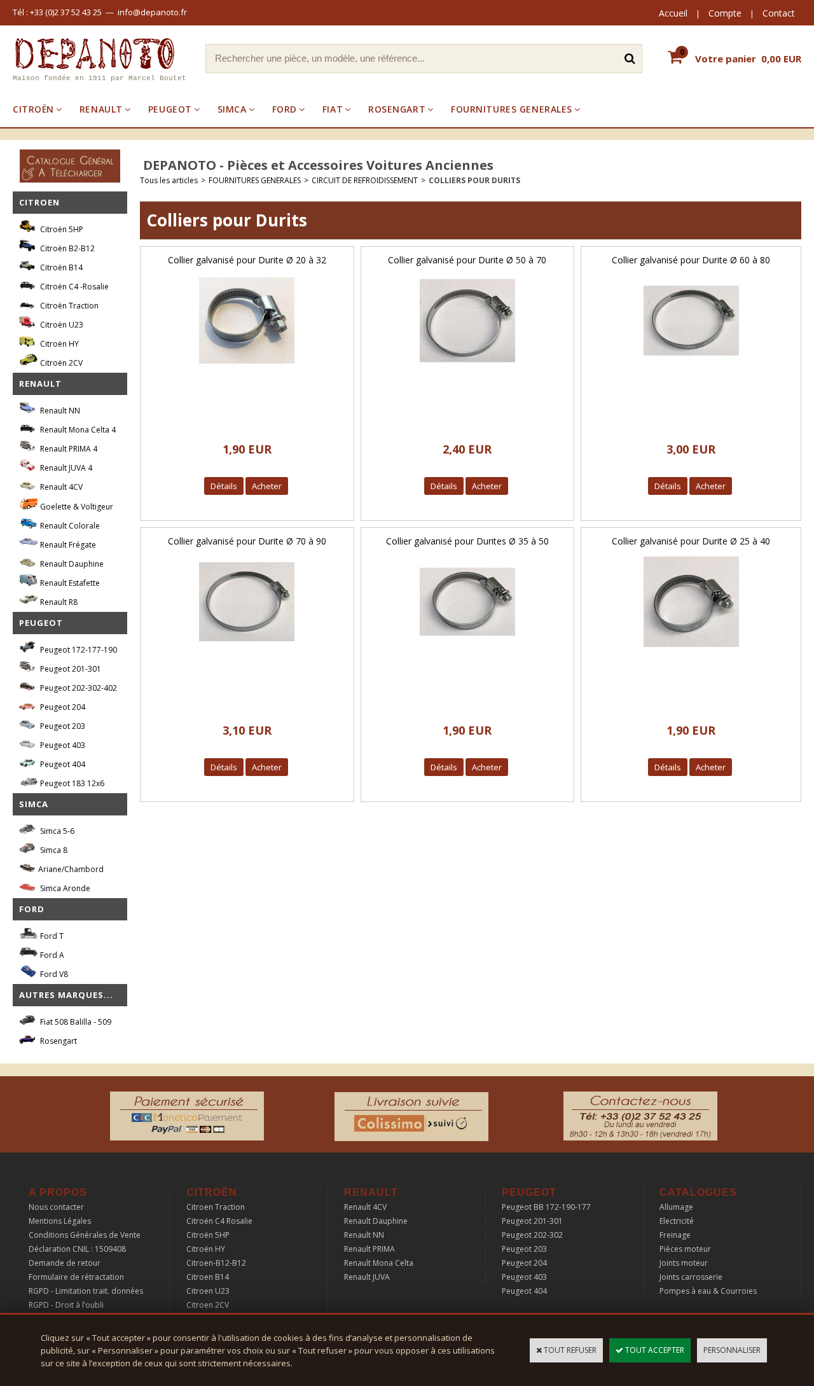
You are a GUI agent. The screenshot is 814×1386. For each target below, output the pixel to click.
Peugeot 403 (61, 745)
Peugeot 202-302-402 (77, 688)
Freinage (675, 1235)
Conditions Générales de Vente (85, 1235)
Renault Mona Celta (378, 1263)
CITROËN (33, 109)
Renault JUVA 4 (65, 467)
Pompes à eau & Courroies (708, 1291)
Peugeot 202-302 (532, 1235)
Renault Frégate (67, 544)
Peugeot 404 (61, 764)
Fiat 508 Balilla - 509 (74, 1021)
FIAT (332, 109)
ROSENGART (396, 109)
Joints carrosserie (690, 1277)
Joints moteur (683, 1263)
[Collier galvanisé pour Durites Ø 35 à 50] (467, 653)
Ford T (51, 936)
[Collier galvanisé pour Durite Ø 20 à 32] (247, 371)
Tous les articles (169, 180)
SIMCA (232, 109)
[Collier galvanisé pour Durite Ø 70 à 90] (247, 653)
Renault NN (59, 410)
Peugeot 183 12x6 (71, 783)
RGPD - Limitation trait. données (86, 1291)
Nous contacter (56, 1207)
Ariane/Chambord (71, 869)
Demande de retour (64, 1263)
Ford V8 (53, 974)
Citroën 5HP (60, 229)
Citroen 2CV (207, 1304)
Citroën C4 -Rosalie (73, 286)
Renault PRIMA (369, 1249)
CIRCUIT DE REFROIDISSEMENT (365, 180)
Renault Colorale (69, 525)
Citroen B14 (207, 1277)
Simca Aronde (64, 888)
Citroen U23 (208, 1291)
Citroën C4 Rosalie (219, 1221)
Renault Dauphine (71, 563)
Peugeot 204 (61, 707)
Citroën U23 (60, 324)
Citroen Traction (215, 1207)
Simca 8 (52, 850)
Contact (778, 13)
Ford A (51, 955)
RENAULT (101, 109)
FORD (284, 109)
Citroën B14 (60, 267)
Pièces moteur (685, 1249)
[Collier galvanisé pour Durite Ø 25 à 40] (691, 653)
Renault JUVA (367, 1277)
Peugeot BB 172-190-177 (546, 1207)
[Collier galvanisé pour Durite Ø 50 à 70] (467, 371)
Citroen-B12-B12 (216, 1263)
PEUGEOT (170, 109)
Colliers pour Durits (474, 180)
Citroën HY (58, 343)
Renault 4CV (60, 487)
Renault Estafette (69, 583)
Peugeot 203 (61, 726)
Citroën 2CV (60, 362)
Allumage (676, 1207)
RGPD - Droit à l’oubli (66, 1304)
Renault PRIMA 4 (67, 448)
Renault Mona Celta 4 (77, 429)
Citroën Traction (68, 305)
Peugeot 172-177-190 (77, 649)
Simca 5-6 (56, 831)
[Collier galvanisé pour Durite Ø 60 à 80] (691, 371)
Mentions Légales (60, 1221)
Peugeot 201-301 (69, 668)
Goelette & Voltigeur (75, 506)
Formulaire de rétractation (76, 1277)
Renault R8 (58, 602)
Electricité (676, 1221)
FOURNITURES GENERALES (511, 109)
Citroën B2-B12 (66, 248)
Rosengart (57, 1041)
